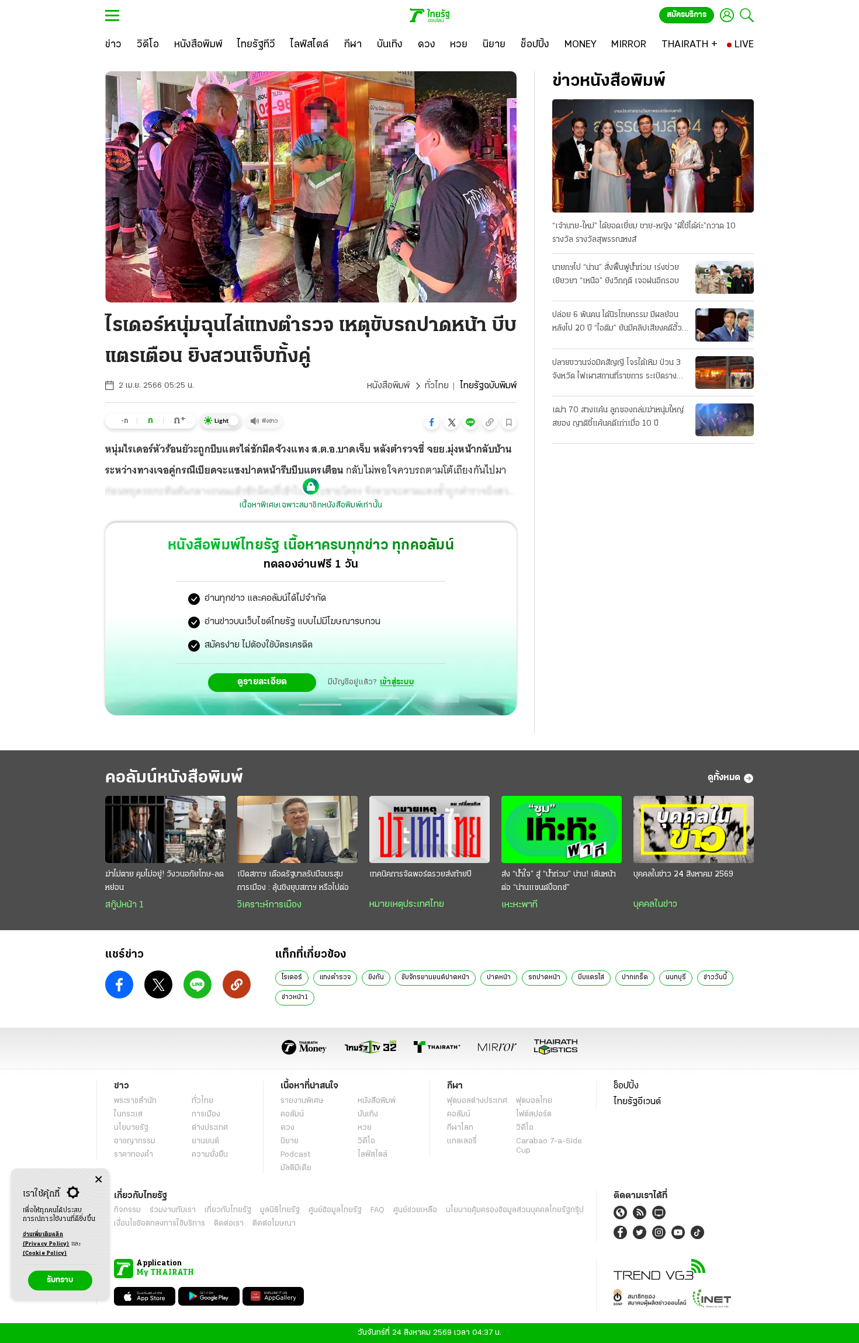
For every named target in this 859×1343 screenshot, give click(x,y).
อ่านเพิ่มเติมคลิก (46, 1239)
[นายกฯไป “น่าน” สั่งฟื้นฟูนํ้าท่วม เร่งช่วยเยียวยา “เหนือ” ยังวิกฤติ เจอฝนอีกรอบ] (724, 277)
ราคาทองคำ (133, 1154)
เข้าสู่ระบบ (397, 682)
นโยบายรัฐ (131, 1127)
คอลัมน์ (292, 1114)
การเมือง (206, 1114)
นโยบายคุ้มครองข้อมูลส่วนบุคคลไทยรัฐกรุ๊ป (515, 1210)
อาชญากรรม (134, 1141)
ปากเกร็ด (635, 977)
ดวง (287, 1127)
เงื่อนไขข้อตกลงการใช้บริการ (159, 1223)
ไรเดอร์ (292, 977)
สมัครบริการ (686, 15)
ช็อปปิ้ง (626, 1086)
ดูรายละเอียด (262, 682)
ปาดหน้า (499, 977)
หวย (365, 1127)
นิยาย (289, 1141)
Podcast (295, 1154)
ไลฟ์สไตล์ (372, 1154)
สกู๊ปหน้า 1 (124, 905)
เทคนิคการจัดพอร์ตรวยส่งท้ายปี (420, 874)
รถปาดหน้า (544, 977)
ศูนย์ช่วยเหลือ (415, 1210)
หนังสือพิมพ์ (388, 386)
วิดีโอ (366, 1141)
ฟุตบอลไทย (534, 1101)
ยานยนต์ (205, 1141)
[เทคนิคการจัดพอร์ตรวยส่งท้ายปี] (429, 830)
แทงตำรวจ (335, 977)
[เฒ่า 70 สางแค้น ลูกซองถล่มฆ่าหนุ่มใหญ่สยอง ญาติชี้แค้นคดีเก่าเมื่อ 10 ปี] (724, 419)
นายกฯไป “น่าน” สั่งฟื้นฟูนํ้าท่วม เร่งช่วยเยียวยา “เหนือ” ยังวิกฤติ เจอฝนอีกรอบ (615, 274)
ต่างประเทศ (210, 1127)
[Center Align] (98, 1179)
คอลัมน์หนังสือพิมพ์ (174, 778)
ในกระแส (128, 1114)
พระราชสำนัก (135, 1101)
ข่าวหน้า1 (295, 997)
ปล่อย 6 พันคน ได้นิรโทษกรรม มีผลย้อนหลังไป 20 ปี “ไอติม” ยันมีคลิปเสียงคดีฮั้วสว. (617, 323)
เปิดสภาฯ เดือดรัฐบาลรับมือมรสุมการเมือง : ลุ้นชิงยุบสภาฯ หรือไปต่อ (293, 881)
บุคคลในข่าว (655, 904)
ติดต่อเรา (229, 1223)
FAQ (377, 1210)
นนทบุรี (676, 977)
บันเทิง (368, 1114)
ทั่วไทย (437, 386)
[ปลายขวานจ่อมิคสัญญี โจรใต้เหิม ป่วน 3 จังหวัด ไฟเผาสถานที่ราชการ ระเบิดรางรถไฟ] (724, 372)
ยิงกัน (376, 977)
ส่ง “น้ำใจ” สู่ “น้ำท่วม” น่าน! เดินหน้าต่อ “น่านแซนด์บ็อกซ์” (558, 881)
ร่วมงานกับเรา (173, 1210)
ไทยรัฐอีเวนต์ (637, 1102)
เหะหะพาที (519, 905)
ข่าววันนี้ (715, 977)
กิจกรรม (127, 1210)
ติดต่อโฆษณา (274, 1223)
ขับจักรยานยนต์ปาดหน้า (435, 977)
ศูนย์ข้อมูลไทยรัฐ (335, 1210)
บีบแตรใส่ (591, 977)
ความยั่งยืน (210, 1154)
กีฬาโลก (460, 1127)
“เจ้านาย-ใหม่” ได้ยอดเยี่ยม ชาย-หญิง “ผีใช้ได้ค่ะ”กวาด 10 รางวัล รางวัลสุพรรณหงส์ (644, 233)
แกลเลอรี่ (462, 1141)
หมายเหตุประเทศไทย (406, 904)
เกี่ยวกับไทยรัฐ (228, 1210)
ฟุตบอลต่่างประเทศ (477, 1101)
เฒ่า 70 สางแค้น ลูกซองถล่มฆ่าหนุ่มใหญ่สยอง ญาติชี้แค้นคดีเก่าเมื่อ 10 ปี (618, 417)
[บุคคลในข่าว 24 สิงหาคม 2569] (693, 830)
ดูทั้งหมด (724, 777)
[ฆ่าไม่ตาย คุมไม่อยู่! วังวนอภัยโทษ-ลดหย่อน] (165, 830)
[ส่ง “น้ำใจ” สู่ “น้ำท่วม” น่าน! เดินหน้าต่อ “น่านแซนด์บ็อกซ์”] (561, 830)
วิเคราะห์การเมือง (269, 905)
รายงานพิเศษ (302, 1101)
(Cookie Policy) (45, 1253)
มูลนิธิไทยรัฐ (280, 1210)
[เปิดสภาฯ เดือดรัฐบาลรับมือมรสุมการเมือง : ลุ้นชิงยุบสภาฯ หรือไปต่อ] (297, 830)
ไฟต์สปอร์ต (534, 1114)
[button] (431, 422)
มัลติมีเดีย (295, 1168)
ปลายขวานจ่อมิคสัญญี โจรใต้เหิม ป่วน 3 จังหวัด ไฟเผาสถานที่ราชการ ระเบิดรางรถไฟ (616, 371)
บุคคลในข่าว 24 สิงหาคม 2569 (683, 874)
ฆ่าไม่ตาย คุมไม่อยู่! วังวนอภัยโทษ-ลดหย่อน (164, 881)
